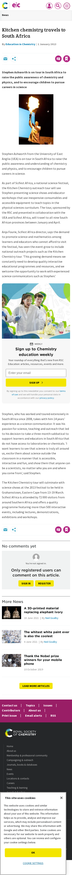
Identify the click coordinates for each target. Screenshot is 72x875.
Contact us (9, 705)
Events (10, 774)
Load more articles (36, 686)
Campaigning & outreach (20, 760)
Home (10, 746)
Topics (30, 705)
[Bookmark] (66, 58)
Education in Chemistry (20, 44)
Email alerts (33, 715)
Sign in (26, 583)
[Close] (61, 798)
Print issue (9, 715)
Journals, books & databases (22, 764)
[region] (33, 833)
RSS (53, 715)
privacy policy (47, 397)
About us (35, 710)
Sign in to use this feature (51, 50)
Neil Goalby (51, 618)
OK (33, 852)
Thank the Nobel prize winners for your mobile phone (43, 660)
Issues (47, 705)
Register (44, 583)
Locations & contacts (18, 778)
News (5, 15)
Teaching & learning (17, 787)
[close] (70, 50)
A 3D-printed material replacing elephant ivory (43, 610)
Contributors (11, 710)
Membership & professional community (27, 755)
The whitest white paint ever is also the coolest (46, 634)
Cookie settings (33, 863)
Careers (10, 783)
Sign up (34, 382)
